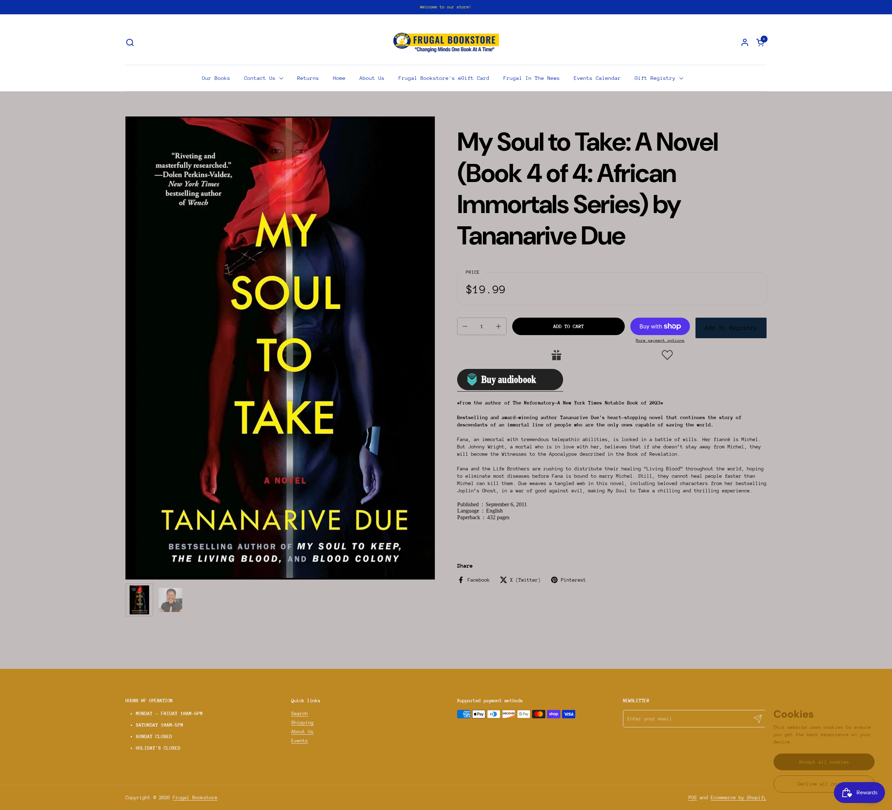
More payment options (660, 340)
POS (693, 797)
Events (299, 740)
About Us (302, 731)
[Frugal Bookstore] (446, 42)
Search (299, 713)
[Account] (744, 42)
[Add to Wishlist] (667, 355)
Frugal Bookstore (195, 797)
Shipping (302, 722)
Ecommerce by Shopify (739, 797)
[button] (129, 42)
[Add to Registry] (556, 355)
